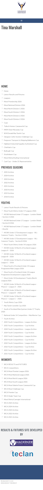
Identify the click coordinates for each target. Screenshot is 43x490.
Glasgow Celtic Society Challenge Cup (18, 137)
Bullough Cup (9, 151)
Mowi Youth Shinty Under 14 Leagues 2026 (20, 245)
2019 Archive (9, 193)
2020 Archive (9, 190)
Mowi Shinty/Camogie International (17, 399)
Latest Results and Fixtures (14, 94)
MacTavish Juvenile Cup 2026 (15, 306)
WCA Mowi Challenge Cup (14, 389)
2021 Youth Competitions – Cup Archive (19, 354)
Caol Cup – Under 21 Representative (17, 161)
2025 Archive (9, 172)
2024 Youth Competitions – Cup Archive (19, 333)
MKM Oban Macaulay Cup (13, 130)
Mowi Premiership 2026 (13, 101)
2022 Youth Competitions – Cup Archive (19, 347)
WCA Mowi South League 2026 (15, 382)
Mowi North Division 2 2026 (14, 116)
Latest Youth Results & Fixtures (16, 207)
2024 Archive (9, 176)
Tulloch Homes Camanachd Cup (16, 126)
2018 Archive (9, 197)
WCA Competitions (11, 368)
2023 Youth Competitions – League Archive (20, 336)
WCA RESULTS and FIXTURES (15, 364)
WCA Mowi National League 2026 (16, 375)
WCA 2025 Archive (11, 403)
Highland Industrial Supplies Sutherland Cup (20, 144)
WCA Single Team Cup (12, 396)
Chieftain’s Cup (9, 147)
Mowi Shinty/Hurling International (16, 158)
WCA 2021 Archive (11, 417)
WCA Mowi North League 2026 (15, 378)
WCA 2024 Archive (11, 406)
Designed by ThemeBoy (9, 483)
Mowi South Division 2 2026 (14, 119)
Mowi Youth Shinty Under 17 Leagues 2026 (20, 211)
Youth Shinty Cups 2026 (13, 302)
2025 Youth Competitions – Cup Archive (19, 325)
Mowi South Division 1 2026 (14, 112)
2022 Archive (9, 183)
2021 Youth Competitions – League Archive (20, 350)
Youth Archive (9, 319)
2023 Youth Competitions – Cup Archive (19, 340)
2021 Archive (9, 186)
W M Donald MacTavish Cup (14, 133)
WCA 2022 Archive (11, 414)
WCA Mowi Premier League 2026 (16, 371)
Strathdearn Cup (10, 154)
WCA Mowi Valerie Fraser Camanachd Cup (19, 385)
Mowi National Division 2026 (14, 105)
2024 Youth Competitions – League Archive (20, 329)
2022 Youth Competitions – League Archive (20, 343)
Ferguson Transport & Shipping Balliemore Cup (21, 140)
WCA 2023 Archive (11, 410)
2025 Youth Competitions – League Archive (20, 322)
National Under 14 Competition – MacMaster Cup (22, 315)
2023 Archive (9, 179)
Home (6, 91)
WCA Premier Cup (11, 392)
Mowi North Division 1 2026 (14, 109)
